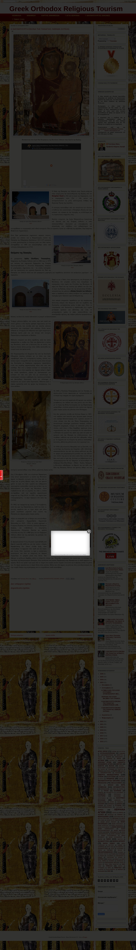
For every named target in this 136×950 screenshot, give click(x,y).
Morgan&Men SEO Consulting (67, 554)
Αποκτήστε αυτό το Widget (80, 554)
